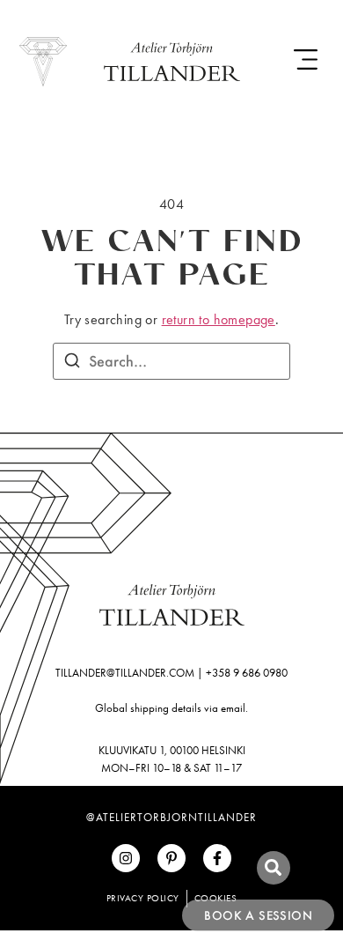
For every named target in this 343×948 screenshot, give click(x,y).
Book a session (258, 915)
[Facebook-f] (217, 858)
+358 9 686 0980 (247, 672)
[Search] (72, 362)
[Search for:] (171, 361)
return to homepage (218, 319)
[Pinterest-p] (171, 858)
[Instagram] (126, 858)
